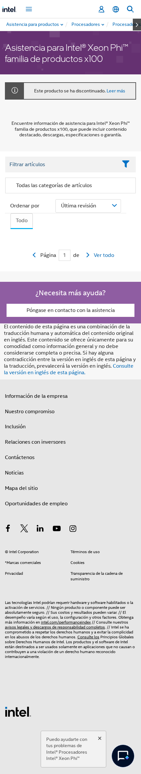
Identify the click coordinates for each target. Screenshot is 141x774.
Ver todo (104, 255)
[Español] (116, 9)
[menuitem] (86, 24)
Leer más (116, 91)
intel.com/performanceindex (66, 622)
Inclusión (15, 426)
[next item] (137, 24)
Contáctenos (19, 457)
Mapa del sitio (21, 488)
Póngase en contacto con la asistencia (71, 310)
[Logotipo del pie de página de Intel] (18, 711)
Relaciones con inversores (35, 442)
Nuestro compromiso (29, 411)
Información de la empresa (36, 396)
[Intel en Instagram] (72, 529)
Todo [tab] (22, 220)
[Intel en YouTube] (56, 529)
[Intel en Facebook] (7, 529)
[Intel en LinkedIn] (40, 529)
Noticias (14, 473)
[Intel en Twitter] (24, 529)
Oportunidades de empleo (36, 503)
